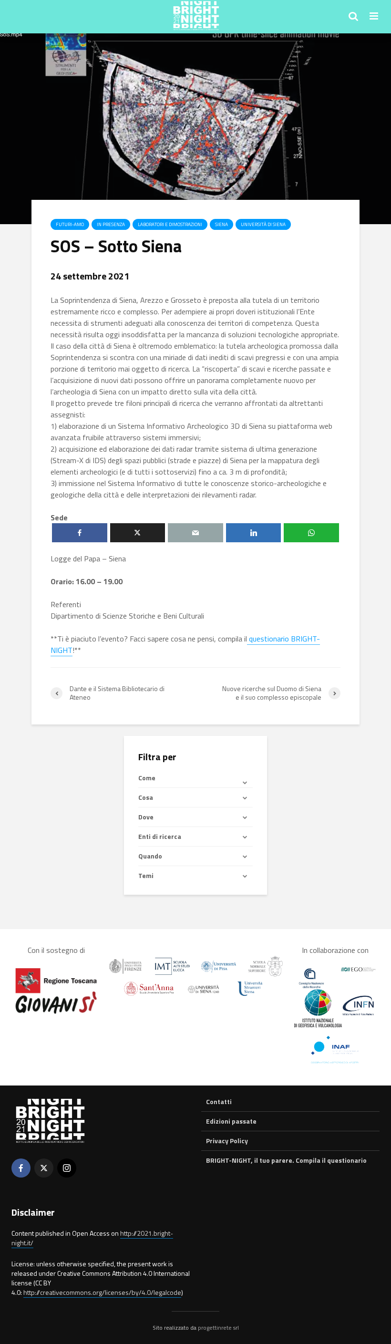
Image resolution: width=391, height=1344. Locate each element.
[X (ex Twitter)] (43, 1168)
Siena (221, 224)
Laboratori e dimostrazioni (170, 224)
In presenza (111, 224)
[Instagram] (66, 1168)
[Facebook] (21, 1168)
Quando (150, 856)
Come (146, 778)
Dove (146, 817)
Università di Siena (263, 224)
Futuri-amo (70, 224)
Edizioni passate (231, 1121)
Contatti (219, 1101)
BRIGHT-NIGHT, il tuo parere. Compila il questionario (286, 1160)
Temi (146, 875)
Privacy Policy (227, 1141)
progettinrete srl (218, 1327)
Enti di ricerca (159, 836)
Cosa (145, 797)
